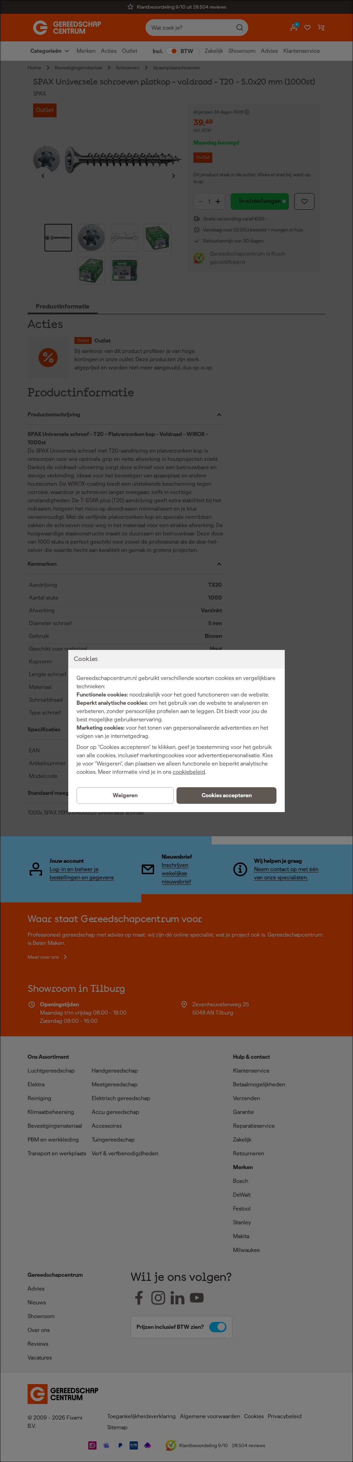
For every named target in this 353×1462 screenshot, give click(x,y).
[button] (226, 795)
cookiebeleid (189, 772)
